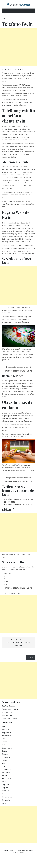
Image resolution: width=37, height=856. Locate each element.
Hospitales (6, 757)
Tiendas (5, 794)
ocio (19, 594)
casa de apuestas (9, 594)
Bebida (4, 742)
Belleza (4, 745)
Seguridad (5, 785)
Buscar (4, 654)
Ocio (3, 18)
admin (22, 69)
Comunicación (7, 748)
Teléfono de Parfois (9, 712)
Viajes (4, 803)
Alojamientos (7, 733)
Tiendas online (7, 797)
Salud (4, 782)
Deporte (5, 754)
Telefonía (5, 791)
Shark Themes (19, 852)
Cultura (4, 751)
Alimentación (6, 730)
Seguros (5, 788)
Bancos (4, 739)
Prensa (4, 775)
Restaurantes (6, 778)
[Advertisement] (18, 47)
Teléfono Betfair (18, 640)
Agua (4, 726)
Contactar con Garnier (10, 718)
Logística (5, 760)
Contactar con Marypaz (10, 709)
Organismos (6, 769)
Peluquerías (6, 772)
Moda (4, 763)
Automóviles (6, 736)
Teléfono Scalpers (8, 706)
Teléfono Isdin (7, 715)
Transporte (6, 800)
